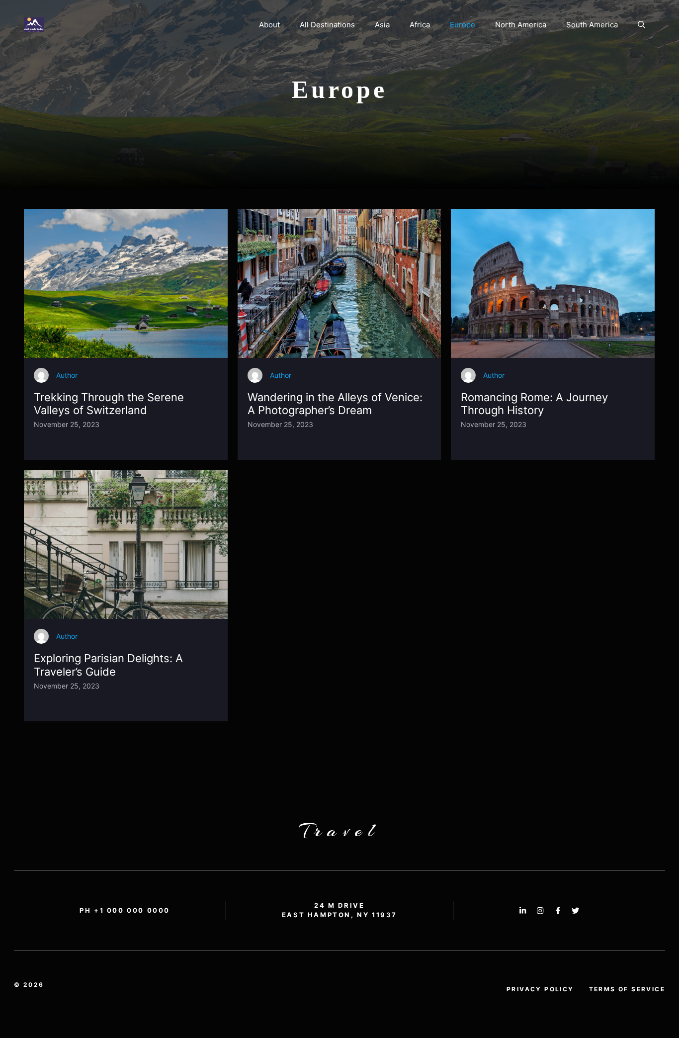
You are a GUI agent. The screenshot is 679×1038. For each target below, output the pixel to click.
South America (592, 24)
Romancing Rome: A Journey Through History (534, 404)
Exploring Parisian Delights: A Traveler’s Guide (108, 665)
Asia (382, 24)
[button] (641, 25)
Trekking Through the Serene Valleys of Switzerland (109, 404)
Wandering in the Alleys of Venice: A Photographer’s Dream (335, 404)
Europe (462, 24)
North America (520, 24)
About (269, 24)
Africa (420, 24)
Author (67, 375)
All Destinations (327, 24)
